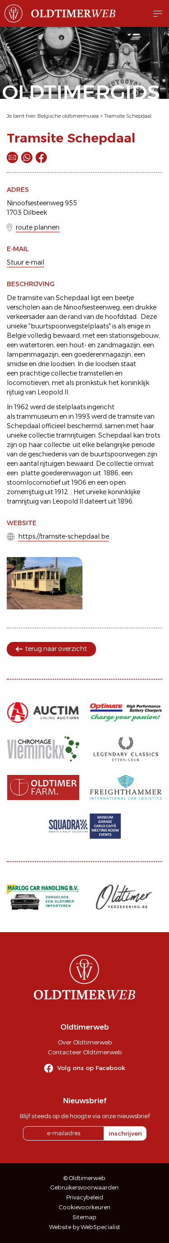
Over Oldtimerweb (85, 1042)
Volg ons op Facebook (91, 1067)
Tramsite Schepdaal (127, 116)
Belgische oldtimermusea (68, 116)
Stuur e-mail (25, 262)
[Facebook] (41, 157)
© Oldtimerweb (84, 1178)
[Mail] (12, 157)
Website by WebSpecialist (84, 1227)
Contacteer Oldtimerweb (85, 1052)
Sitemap (84, 1217)
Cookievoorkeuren (84, 1207)
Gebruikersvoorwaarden (84, 1187)
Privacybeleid (84, 1197)
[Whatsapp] (26, 157)
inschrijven (125, 1133)
